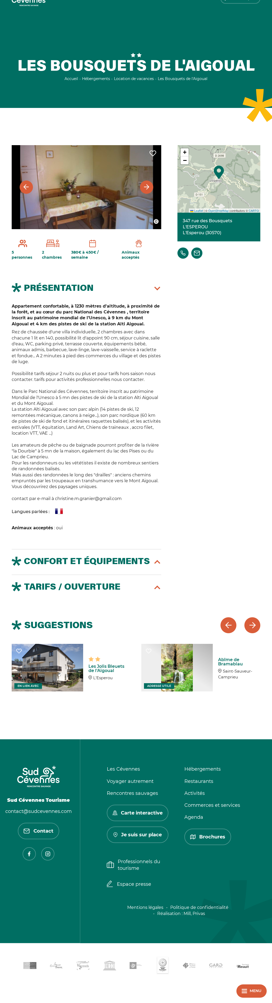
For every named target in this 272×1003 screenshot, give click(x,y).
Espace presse (134, 884)
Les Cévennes (123, 769)
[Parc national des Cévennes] (136, 966)
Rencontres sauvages (132, 793)
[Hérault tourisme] (242, 966)
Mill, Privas (194, 913)
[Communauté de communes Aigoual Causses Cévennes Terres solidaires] (56, 966)
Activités (194, 793)
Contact (43, 831)
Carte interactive (142, 813)
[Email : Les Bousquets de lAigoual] (196, 253)
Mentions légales (145, 907)
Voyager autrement (130, 781)
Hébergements (202, 769)
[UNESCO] (109, 966)
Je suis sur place (141, 835)
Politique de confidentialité (199, 907)
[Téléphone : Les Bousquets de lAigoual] (183, 253)
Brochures (212, 837)
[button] (219, 172)
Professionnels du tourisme (139, 865)
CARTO (254, 210)
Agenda (193, 817)
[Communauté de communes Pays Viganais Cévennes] (83, 966)
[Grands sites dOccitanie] (162, 966)
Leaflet (198, 210)
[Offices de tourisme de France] (189, 967)
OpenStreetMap (218, 210)
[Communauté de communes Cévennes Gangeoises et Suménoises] (29, 966)
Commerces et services (212, 805)
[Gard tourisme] (215, 966)
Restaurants (198, 781)
